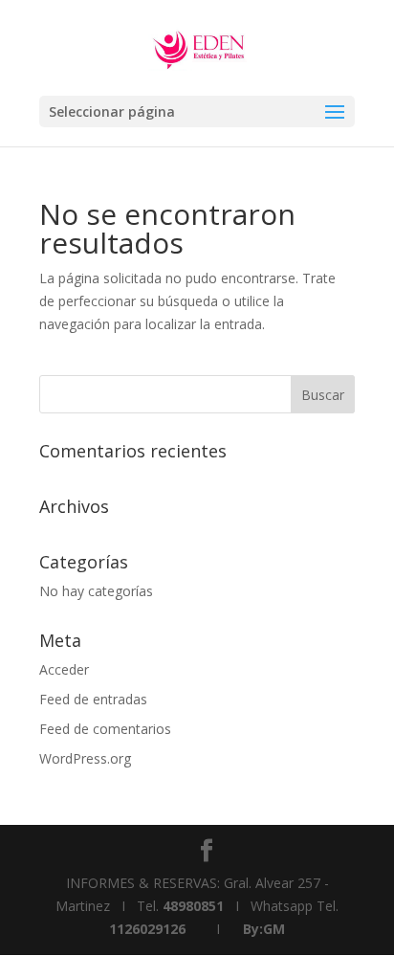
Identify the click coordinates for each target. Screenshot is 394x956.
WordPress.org (85, 758)
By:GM (264, 929)
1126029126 (147, 929)
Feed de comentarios (105, 729)
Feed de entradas (93, 699)
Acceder (64, 669)
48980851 (193, 906)
